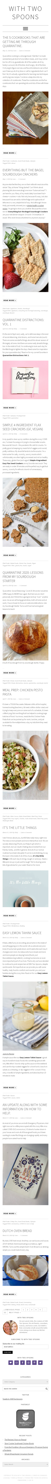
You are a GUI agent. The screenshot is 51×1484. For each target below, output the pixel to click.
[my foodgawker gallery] (25, 1430)
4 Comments (23, 434)
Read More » (10, 153)
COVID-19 (23, 1224)
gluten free (18, 565)
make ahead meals (31, 818)
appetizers (14, 311)
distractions (19, 683)
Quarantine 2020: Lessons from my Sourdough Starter (23, 576)
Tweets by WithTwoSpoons (12, 1399)
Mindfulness (15, 926)
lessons (26, 683)
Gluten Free (22, 563)
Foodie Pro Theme (32, 1478)
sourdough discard (8, 313)
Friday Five (13, 1221)
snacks (25, 565)
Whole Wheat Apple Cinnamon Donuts (19, 1454)
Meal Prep (34, 816)
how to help (30, 1224)
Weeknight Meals (8, 821)
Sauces (12, 1095)
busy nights (15, 818)
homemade (31, 1305)
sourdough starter (42, 683)
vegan (29, 565)
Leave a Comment (24, 51)
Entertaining (27, 1302)
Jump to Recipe (8, 1054)
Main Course (14, 816)
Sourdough (26, 308)
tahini (18, 1098)
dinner (13, 163)
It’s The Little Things (20, 827)
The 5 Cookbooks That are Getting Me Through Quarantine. (24, 41)
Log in (30, 1480)
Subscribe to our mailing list (13, 1344)
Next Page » (15, 1312)
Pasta (40, 816)
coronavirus (15, 1224)
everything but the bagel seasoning (29, 311)
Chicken (21, 818)
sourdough (44, 311)
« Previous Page (12, 1309)
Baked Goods (14, 563)
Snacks (20, 308)
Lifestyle (32, 161)
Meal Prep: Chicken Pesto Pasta (23, 692)
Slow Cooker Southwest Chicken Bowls (19, 1443)
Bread (12, 681)
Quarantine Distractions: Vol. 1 (23, 322)
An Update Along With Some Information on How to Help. (25, 1109)
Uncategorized (20, 416)
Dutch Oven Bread (17, 1230)
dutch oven (24, 1305)
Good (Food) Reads (23, 161)
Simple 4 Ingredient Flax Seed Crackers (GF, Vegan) (23, 427)
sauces (13, 1098)
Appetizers (13, 308)
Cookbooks (13, 161)
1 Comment (22, 179)
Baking (13, 1305)
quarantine (14, 418)
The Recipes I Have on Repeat (15, 1439)
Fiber (12, 565)
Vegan (34, 563)
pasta (46, 818)
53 (5, 1312)
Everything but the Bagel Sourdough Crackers (23, 172)
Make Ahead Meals (25, 816)
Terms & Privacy (17, 1478)
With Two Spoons (25, 12)
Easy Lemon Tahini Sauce (22, 933)
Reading (22, 926)
